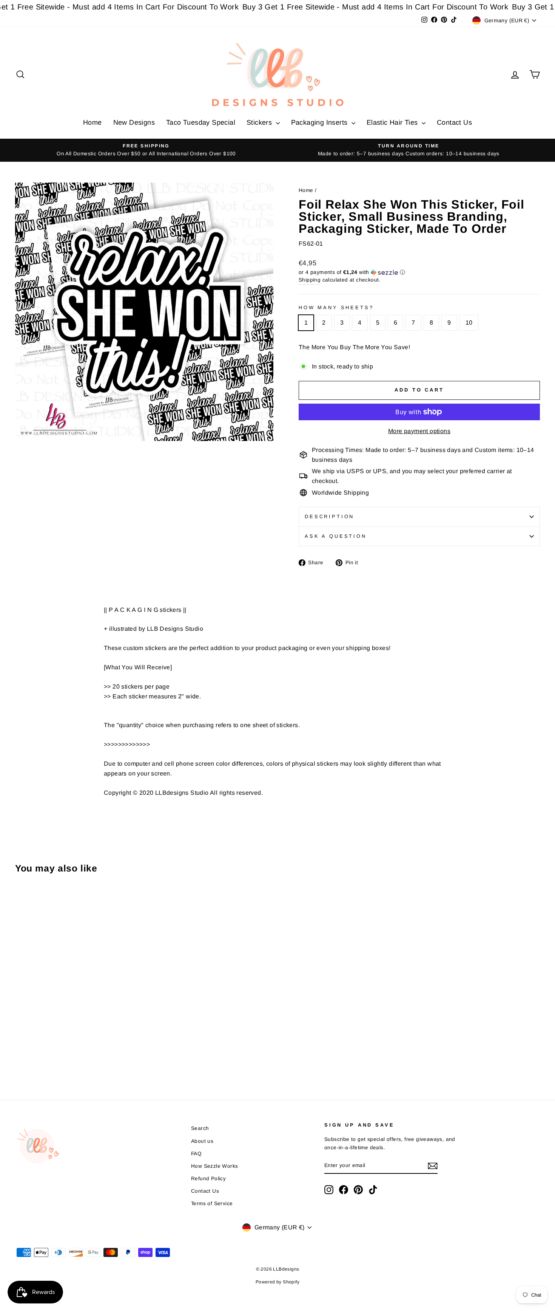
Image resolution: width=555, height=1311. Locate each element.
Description (329, 516)
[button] (419, 272)
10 (469, 322)
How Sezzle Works (214, 1166)
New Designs (134, 122)
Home (92, 122)
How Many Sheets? (336, 307)
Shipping (310, 280)
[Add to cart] (23, 900)
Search (200, 1128)
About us (202, 1141)
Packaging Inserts (320, 122)
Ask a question (336, 536)
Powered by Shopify (277, 1282)
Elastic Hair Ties (393, 122)
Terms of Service (212, 1203)
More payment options (419, 431)
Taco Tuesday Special (200, 122)
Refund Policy (208, 1178)
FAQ (196, 1153)
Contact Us (454, 122)
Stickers (260, 122)
